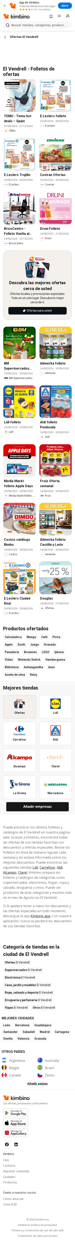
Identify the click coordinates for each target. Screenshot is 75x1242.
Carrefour (47, 867)
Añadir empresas (37, 806)
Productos (10, 1182)
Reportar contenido (16, 1171)
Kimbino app (40, 916)
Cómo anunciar (13, 1199)
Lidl (35, 867)
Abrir (65, 6)
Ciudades (9, 1177)
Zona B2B (10, 1204)
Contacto (9, 1166)
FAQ (6, 1160)
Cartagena (62, 1032)
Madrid (45, 1032)
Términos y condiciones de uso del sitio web (37, 1230)
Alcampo (9, 872)
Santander (10, 1032)
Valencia (23, 1038)
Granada (40, 1038)
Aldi (59, 867)
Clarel (22, 872)
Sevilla (7, 1038)
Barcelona (22, 1025)
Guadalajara (42, 1025)
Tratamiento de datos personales (38, 1236)
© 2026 (37, 1219)
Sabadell (29, 1032)
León (6, 1025)
